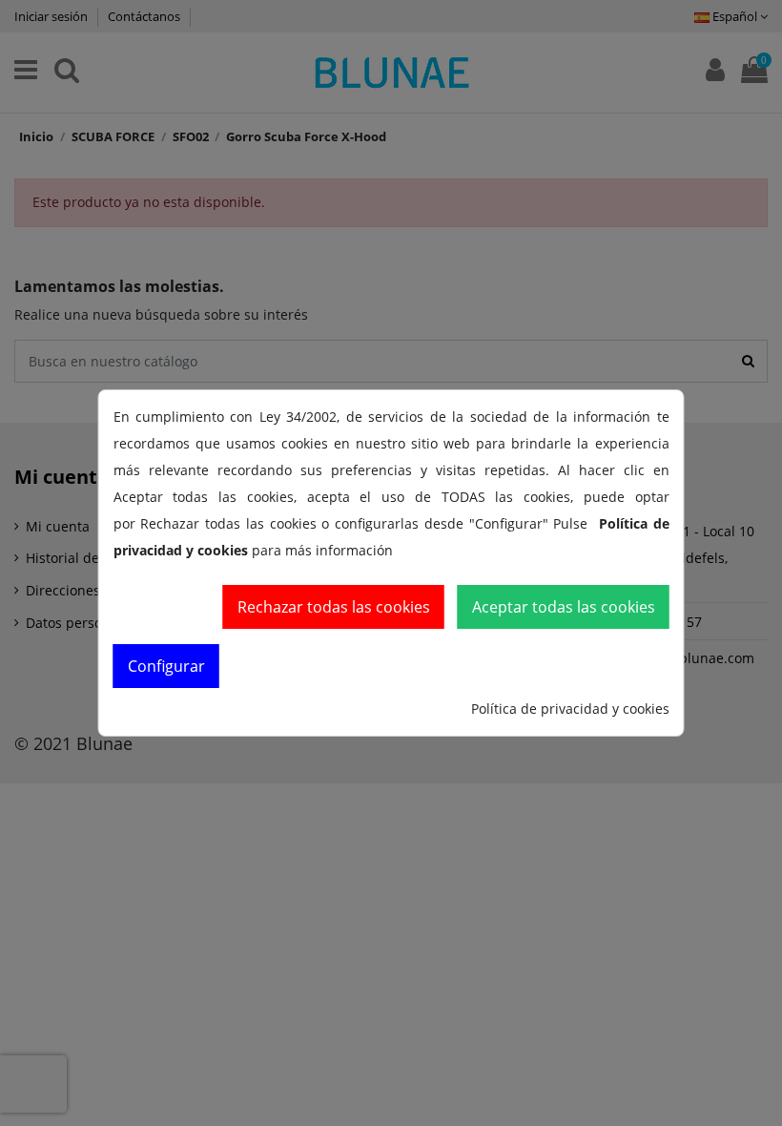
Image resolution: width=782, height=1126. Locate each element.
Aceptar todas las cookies (563, 606)
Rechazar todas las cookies (333, 606)
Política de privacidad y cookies (570, 708)
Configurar (166, 666)
